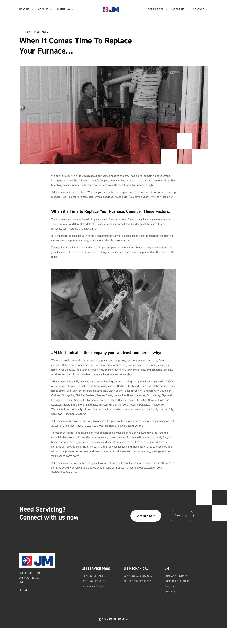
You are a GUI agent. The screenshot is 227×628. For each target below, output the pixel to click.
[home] (111, 9)
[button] (26, 9)
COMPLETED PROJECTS (137, 581)
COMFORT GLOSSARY (177, 581)
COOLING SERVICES (93, 581)
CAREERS (170, 586)
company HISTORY (176, 575)
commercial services (138, 575)
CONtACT (170, 591)
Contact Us (181, 515)
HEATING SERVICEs (93, 575)
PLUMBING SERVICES (95, 586)
